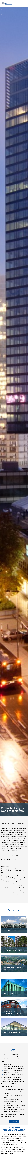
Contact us (15, 1121)
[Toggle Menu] (25, 3)
